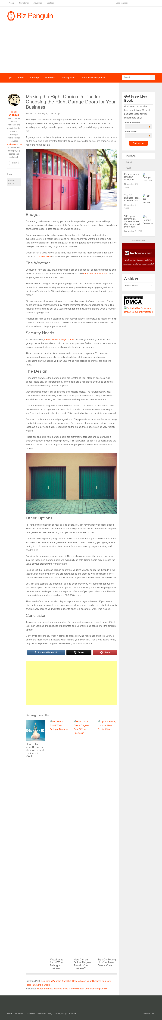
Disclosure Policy (44, 1014)
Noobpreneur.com (14, 144)
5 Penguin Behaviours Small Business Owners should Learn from (132, 221)
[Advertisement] (81, 49)
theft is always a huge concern (59, 339)
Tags (128, 167)
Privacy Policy (60, 1014)
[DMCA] (134, 304)
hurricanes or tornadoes (95, 273)
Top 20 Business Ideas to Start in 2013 (132, 198)
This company (43, 256)
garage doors (11, 182)
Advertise (38, 3)
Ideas (21, 77)
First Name (137, 131)
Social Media (14, 87)
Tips (9, 77)
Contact (50, 3)
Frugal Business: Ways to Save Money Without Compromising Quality (72, 988)
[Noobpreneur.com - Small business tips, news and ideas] (139, 270)
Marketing (50, 77)
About (11, 3)
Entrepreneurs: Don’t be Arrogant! (131, 177)
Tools (30, 87)
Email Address (137, 122)
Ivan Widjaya (14, 113)
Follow (14, 163)
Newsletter (24, 3)
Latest (129, 161)
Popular (131, 155)
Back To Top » (149, 1014)
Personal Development (93, 77)
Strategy (34, 77)
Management (68, 77)
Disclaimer (30, 1014)
